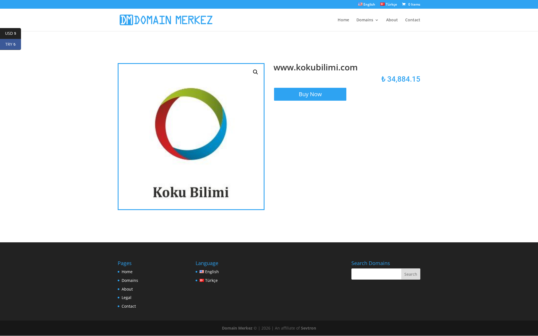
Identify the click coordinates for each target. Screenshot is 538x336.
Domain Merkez (237, 328)
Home (343, 20)
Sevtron (308, 328)
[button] (256, 72)
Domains (364, 20)
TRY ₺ (13, 44)
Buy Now (310, 94)
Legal (126, 297)
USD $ (13, 33)
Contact (412, 20)
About (392, 20)
